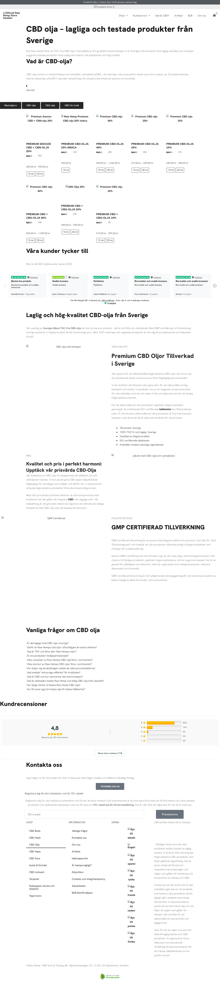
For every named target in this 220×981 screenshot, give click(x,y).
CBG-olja (50, 105)
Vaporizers (35, 895)
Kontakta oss (79, 837)
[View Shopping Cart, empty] (214, 15)
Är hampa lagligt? (82, 865)
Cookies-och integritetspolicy (88, 879)
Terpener (34, 879)
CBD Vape (35, 851)
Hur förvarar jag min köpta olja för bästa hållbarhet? (56, 689)
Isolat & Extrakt (38, 865)
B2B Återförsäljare (82, 892)
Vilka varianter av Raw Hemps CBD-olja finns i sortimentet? (60, 660)
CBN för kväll (72, 105)
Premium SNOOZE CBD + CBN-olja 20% (38, 147)
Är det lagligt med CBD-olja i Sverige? (48, 643)
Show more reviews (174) (110, 753)
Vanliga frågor (80, 830)
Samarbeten (79, 886)
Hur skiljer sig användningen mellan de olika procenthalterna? (61, 668)
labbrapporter (80, 858)
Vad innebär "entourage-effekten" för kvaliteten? (54, 672)
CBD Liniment (36, 872)
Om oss (76, 844)
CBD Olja (34, 844)
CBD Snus (34, 858)
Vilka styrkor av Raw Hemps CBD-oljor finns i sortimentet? (59, 664)
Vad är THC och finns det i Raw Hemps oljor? (52, 651)
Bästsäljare (10, 105)
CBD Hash (35, 837)
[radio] (31, 174)
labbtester (165, 409)
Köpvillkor (78, 872)
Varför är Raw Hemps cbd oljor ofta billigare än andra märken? (62, 647)
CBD (70, 499)
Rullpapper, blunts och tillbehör (42, 887)
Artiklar (76, 851)
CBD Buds (34, 830)
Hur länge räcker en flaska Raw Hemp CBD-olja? (53, 685)
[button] (126, 15)
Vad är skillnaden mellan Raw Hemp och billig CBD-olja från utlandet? (65, 680)
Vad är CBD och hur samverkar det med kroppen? (55, 676)
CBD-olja (31, 105)
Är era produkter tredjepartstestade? (48, 655)
